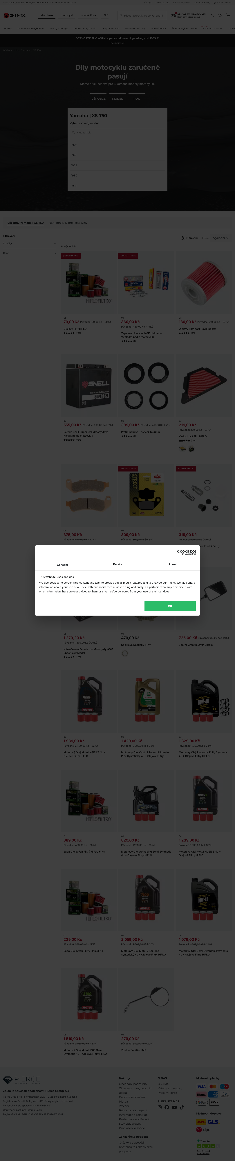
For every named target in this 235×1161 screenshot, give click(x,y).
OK (170, 606)
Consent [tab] (62, 564)
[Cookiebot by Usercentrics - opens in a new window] (180, 552)
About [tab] (173, 564)
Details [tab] (117, 564)
